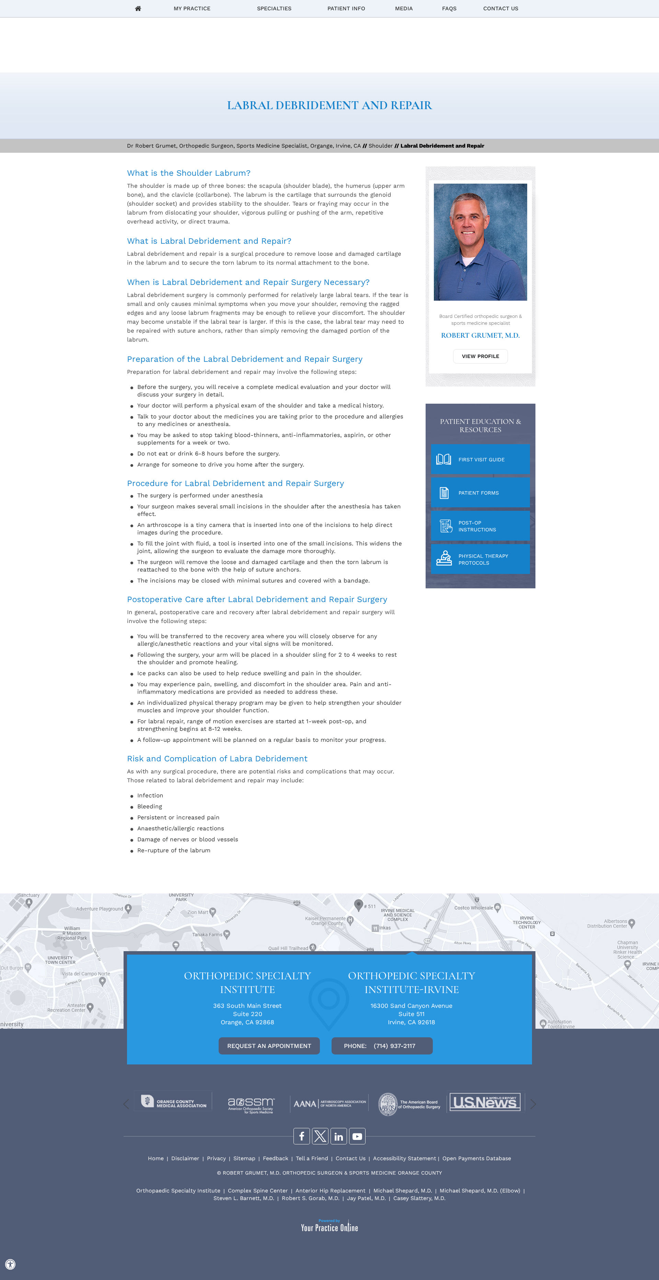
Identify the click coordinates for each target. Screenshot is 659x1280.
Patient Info (346, 8)
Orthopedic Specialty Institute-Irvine (411, 982)
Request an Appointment (269, 1045)
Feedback (275, 1158)
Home (138, 8)
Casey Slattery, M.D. (419, 1198)
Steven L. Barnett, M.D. (243, 1198)
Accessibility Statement (404, 1158)
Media (404, 8)
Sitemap (244, 1158)
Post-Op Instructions (477, 526)
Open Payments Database (476, 1158)
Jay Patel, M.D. (366, 1198)
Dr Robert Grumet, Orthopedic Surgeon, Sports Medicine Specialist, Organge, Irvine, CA (244, 145)
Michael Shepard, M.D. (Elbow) (480, 1190)
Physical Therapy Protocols (483, 559)
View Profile (480, 356)
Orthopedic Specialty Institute (247, 982)
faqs (449, 8)
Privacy (216, 1158)
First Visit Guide (482, 460)
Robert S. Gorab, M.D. (310, 1198)
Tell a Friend (312, 1158)
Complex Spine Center (258, 1190)
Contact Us (500, 8)
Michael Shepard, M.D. (402, 1190)
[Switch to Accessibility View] (10, 1264)
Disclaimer (185, 1158)
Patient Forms (479, 493)
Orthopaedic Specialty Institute (178, 1190)
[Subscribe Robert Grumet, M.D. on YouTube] (357, 1136)
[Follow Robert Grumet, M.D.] (339, 1136)
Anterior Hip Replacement (331, 1190)
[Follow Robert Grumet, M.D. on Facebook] (302, 1136)
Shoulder (381, 145)
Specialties (274, 8)
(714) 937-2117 (394, 1045)
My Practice (192, 8)
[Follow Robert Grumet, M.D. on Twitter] (320, 1136)
